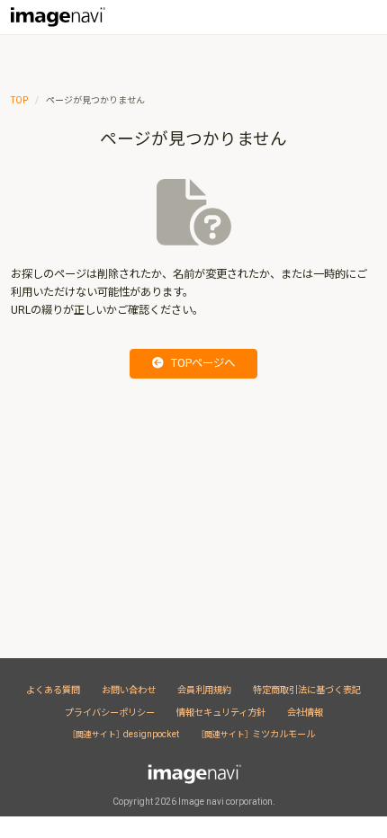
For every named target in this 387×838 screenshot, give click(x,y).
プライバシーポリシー (110, 713)
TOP (19, 100)
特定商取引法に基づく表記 (307, 690)
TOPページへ (203, 363)
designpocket (125, 734)
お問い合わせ (129, 690)
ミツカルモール (258, 734)
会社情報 (305, 713)
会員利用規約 (204, 690)
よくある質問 (53, 690)
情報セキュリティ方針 (221, 713)
